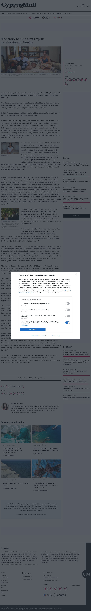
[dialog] (45, 305)
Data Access (45, 335)
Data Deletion (35, 335)
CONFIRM (32, 329)
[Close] (76, 275)
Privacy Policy (55, 335)
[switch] (67, 303)
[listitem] (45, 300)
